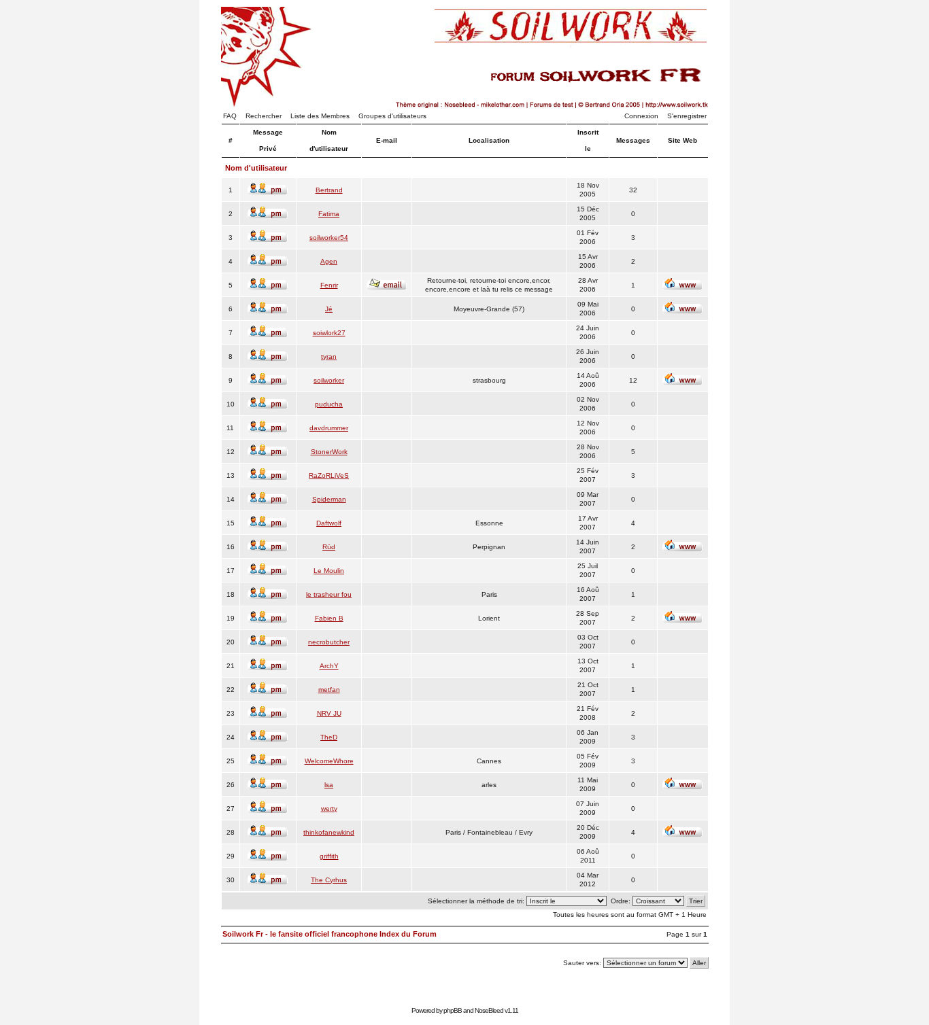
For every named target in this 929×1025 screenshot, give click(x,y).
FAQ (230, 116)
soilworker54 (328, 237)
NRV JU (329, 713)
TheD (328, 737)
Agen (328, 261)
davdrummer (328, 428)
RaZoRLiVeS (329, 475)
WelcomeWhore (329, 761)
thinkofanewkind (328, 832)
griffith (329, 856)
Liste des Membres (320, 116)
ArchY (329, 666)
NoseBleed (489, 1010)
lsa (328, 784)
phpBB (452, 1010)
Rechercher (264, 116)
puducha (329, 404)
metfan (329, 689)
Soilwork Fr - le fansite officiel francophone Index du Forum (329, 934)
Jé (329, 309)
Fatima (328, 214)
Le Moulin (329, 570)
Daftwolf (328, 523)
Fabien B (329, 618)
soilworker (329, 380)
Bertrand (329, 190)
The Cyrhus (329, 880)
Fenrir (329, 285)
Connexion (641, 116)
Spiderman (329, 499)
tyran (329, 356)
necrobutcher (329, 642)
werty (329, 808)
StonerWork (329, 451)
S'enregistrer (687, 116)
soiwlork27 (329, 332)
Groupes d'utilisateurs (392, 116)
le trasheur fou (329, 594)
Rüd (328, 547)
